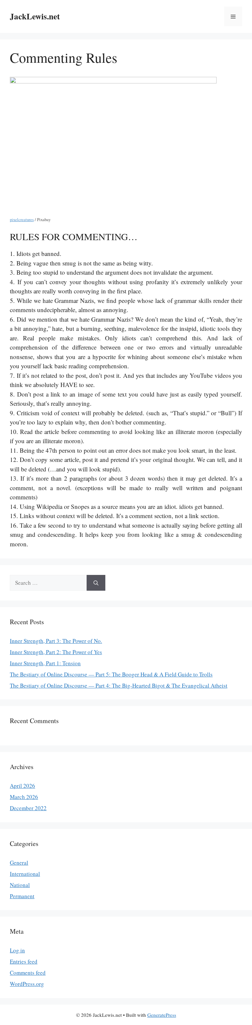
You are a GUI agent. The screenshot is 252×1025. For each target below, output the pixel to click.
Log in (17, 950)
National (20, 885)
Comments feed (28, 972)
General (19, 862)
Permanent (22, 896)
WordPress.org (27, 984)
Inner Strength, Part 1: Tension (45, 663)
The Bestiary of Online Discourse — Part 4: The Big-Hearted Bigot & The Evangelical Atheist (118, 685)
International (25, 873)
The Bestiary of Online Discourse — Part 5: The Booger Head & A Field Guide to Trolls (111, 674)
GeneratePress (161, 1015)
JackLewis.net (35, 16)
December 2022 (28, 808)
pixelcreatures (22, 219)
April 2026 (22, 785)
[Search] (96, 583)
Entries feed (23, 961)
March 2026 (24, 797)
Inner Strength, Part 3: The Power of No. (56, 641)
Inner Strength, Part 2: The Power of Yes (56, 652)
